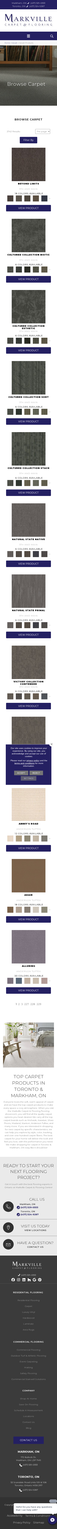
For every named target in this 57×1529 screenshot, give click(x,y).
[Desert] (19, 198)
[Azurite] (19, 980)
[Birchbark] (36, 980)
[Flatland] (44, 198)
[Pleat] (36, 411)
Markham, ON (19, 3)
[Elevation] (27, 198)
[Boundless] (27, 838)
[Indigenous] (27, 554)
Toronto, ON (19, 6)
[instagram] (18, 1280)
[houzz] (29, 1280)
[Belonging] (28, 520)
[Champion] (19, 696)
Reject (36, 773)
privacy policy (32, 760)
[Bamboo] (19, 838)
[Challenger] (28, 662)
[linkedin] (24, 1280)
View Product (28, 208)
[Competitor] (27, 696)
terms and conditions (24, 763)
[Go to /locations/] (28, 1227)
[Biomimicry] (28, 235)
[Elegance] (36, 909)
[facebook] (13, 1280)
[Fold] (27, 411)
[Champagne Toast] (19, 909)
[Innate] (36, 554)
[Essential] (19, 554)
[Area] (28, 164)
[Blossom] (44, 980)
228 (32, 1004)
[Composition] (36, 269)
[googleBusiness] (34, 1280)
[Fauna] (36, 198)
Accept (21, 773)
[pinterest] (40, 1280)
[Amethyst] (28, 946)
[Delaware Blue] (44, 838)
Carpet (14, 43)
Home (7, 43)
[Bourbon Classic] (28, 875)
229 (39, 1004)
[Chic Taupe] (36, 838)
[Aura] (28, 804)
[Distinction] (44, 269)
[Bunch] (19, 411)
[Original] (44, 554)
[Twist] (44, 411)
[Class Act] (27, 909)
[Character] (19, 269)
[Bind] (28, 377)
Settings (28, 778)
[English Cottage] (44, 909)
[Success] (44, 696)
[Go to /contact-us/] (28, 1244)
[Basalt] (27, 980)
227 (26, 1004)
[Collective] (27, 269)
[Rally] (36, 696)
